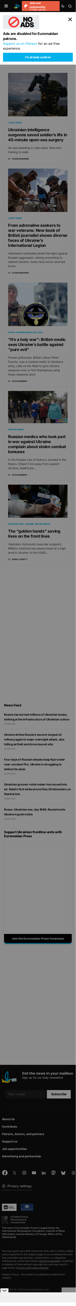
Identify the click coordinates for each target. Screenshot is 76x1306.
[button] (6, 6)
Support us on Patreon (20, 44)
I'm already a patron (38, 57)
